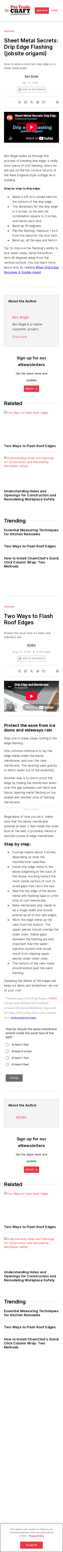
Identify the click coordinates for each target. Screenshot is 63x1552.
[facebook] (19, 102)
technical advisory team (23, 1017)
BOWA (31, 645)
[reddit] (37, 102)
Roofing (9, 31)
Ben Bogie (31, 76)
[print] (57, 102)
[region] (31, 1537)
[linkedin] (25, 102)
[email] (43, 102)
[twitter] (31, 102)
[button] (6, 10)
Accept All (31, 1545)
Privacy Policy (36, 1536)
